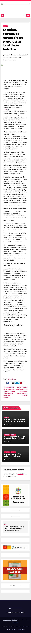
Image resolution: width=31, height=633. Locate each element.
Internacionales (21, 629)
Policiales (18, 626)
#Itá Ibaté (25, 55)
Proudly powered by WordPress (10, 620)
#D (14, 55)
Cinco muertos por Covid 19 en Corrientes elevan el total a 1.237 (21, 391)
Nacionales (13, 629)
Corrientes (6, 109)
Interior (5, 26)
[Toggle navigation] (28, 15)
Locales (8, 626)
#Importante (18, 55)
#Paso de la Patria (8, 57)
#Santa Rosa (6, 60)
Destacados (7, 434)
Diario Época (12, 379)
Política (8, 629)
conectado (20, 474)
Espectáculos (25, 626)
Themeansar (15, 622)
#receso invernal (18, 57)
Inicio (3, 626)
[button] (24, 15)
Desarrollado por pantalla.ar (15, 585)
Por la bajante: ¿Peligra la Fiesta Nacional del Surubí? (15, 439)
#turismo (13, 60)
